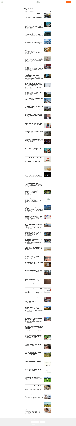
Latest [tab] (26, 11)
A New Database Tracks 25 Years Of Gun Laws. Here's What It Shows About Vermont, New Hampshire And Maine (33, 84)
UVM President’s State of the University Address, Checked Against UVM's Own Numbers (32, 49)
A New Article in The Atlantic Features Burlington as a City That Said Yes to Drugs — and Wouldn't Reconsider (34, 318)
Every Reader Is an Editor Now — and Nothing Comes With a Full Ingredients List (34, 263)
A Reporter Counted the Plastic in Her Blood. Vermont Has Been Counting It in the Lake (33, 410)
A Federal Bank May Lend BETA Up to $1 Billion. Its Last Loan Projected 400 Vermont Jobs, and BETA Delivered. (33, 280)
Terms (41, 419)
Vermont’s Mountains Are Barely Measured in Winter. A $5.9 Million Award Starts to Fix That (34, 40)
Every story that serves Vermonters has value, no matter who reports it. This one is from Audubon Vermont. (34, 152)
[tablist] (29, 11)
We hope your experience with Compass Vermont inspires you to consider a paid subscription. (33, 265)
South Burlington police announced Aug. (31, 234)
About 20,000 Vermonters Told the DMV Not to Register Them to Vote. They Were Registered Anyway (34, 75)
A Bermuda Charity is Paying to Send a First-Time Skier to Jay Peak (33, 240)
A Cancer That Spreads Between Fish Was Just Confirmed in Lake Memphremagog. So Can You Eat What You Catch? (33, 387)
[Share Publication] (65, 2)
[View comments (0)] (31, 20)
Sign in (73, 1)
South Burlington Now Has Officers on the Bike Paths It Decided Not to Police (33, 233)
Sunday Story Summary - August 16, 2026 (33, 166)
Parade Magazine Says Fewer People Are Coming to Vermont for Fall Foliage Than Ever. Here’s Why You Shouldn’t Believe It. (34, 307)
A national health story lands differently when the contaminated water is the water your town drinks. (32, 412)
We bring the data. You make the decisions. (31, 404)
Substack (33, 424)
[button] (31, 5)
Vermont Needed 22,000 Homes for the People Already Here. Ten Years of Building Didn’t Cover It (33, 24)
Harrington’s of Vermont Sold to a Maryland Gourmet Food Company (33, 32)
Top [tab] (28, 11)
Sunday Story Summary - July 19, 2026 (32, 402)
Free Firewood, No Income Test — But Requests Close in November (32, 199)
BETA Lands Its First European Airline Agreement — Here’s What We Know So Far (33, 395)
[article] (38, 17)
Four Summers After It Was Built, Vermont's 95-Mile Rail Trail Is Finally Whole (33, 191)
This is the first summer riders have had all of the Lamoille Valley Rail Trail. (33, 193)
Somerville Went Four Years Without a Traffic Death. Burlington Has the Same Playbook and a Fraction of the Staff (34, 159)
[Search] (63, 2)
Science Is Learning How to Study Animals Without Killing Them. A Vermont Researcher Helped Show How (34, 15)
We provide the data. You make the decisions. (31, 93)
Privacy (38, 419)
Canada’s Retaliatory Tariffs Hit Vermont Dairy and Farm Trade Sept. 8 (34, 99)
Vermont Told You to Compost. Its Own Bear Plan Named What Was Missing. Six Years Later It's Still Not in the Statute (33, 336)
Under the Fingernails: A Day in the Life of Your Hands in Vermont (33, 345)
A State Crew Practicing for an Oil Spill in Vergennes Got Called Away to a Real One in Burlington (33, 207)
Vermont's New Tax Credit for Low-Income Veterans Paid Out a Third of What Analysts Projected (33, 115)
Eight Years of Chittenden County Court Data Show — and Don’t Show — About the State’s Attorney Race (34, 327)
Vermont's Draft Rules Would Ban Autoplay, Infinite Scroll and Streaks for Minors (33, 173)
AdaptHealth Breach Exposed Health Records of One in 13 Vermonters (34, 132)
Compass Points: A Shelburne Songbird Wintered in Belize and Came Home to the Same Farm (33, 149)
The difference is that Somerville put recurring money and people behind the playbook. (33, 162)
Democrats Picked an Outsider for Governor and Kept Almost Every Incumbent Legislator (34, 216)
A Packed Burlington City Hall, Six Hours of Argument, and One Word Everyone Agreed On (33, 299)
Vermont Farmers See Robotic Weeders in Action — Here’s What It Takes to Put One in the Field (33, 378)
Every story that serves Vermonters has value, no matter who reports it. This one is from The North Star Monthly (34, 372)
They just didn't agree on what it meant (30, 301)
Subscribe (68, 1)
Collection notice (44, 419)
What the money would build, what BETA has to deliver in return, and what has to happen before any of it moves (33, 283)
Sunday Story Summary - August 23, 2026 (33, 92)
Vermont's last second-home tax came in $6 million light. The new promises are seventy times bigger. (33, 290)
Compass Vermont (30, 19)
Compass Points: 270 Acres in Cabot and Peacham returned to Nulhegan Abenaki (33, 370)
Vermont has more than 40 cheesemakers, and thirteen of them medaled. (33, 251)
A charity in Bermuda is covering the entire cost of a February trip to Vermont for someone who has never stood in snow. (34, 242)
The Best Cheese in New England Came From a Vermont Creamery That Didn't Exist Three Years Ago (34, 248)
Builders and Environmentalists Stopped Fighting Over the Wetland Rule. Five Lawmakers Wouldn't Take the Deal (33, 353)
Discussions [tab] (31, 11)
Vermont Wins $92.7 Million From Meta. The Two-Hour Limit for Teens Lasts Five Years (33, 58)
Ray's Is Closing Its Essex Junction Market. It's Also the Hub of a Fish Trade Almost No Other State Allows (34, 271)
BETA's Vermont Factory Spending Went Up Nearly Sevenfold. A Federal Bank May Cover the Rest (33, 224)
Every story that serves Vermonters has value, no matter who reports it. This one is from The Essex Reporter (34, 201)
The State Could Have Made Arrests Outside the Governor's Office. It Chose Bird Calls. (33, 124)
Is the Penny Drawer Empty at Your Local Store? (33, 362)
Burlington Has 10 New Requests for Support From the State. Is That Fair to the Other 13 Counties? (34, 66)
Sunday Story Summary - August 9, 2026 (33, 256)
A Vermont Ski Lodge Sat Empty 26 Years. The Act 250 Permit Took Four (34, 107)
